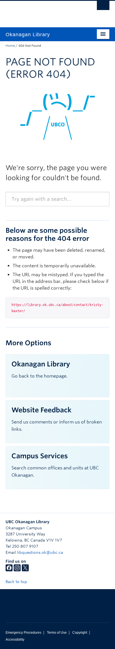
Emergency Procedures (23, 633)
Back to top (17, 581)
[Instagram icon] (17, 570)
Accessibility (15, 639)
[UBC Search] (103, 7)
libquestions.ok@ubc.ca (40, 552)
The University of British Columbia (42, 11)
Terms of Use (57, 633)
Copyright (79, 633)
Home (10, 46)
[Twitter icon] (25, 570)
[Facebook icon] (9, 570)
